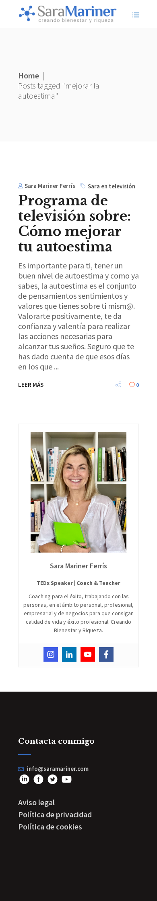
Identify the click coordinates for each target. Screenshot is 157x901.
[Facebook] (106, 654)
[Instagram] (50, 654)
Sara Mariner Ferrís (50, 186)
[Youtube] (88, 654)
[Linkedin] (69, 654)
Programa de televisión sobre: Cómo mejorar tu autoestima (74, 223)
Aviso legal (36, 802)
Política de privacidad (55, 814)
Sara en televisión (111, 186)
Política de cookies (50, 826)
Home (28, 75)
